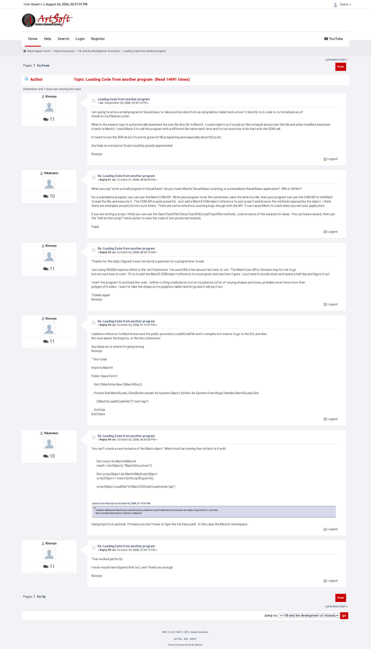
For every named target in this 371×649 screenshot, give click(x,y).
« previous (332, 59)
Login (80, 39)
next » (343, 59)
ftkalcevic (51, 173)
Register (98, 39)
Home (33, 39)
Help (47, 39)
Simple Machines (199, 632)
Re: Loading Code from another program (126, 176)
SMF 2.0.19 (168, 632)
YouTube (335, 39)
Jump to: (271, 615)
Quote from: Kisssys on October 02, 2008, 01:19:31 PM (121, 503)
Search (63, 39)
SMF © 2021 (182, 632)
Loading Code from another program (124, 99)
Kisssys (51, 96)
